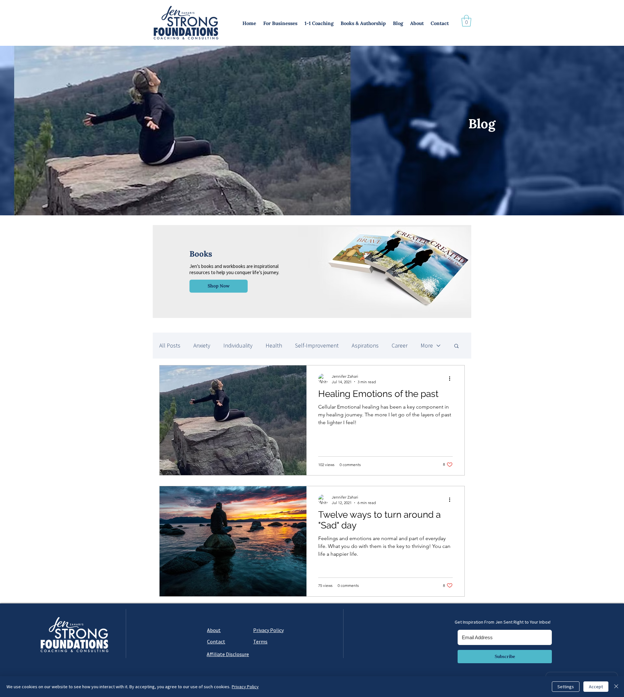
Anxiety (201, 345)
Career (400, 345)
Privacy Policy (245, 687)
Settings (565, 687)
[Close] (616, 686)
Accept (596, 687)
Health (274, 345)
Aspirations (365, 345)
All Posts (169, 345)
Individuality (238, 345)
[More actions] (452, 379)
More (427, 345)
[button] (280, 23)
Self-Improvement (317, 345)
